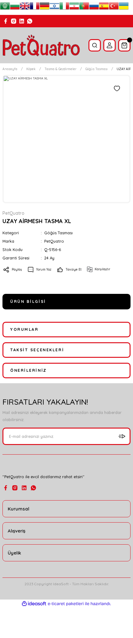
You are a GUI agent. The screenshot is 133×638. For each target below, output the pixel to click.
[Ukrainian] (124, 7)
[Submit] (122, 436)
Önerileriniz (28, 370)
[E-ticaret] (66, 603)
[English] (25, 7)
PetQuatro (54, 241)
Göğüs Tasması (58, 232)
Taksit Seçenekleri (37, 349)
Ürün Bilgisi (28, 301)
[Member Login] (109, 45)
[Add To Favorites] (117, 88)
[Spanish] (104, 7)
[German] (44, 7)
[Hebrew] (54, 7)
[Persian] (74, 7)
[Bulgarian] (15, 7)
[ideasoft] (34, 604)
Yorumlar (24, 329)
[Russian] (94, 7)
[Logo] (41, 45)
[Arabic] (5, 7)
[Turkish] (114, 7)
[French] (35, 7)
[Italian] (64, 7)
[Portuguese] (84, 7)
